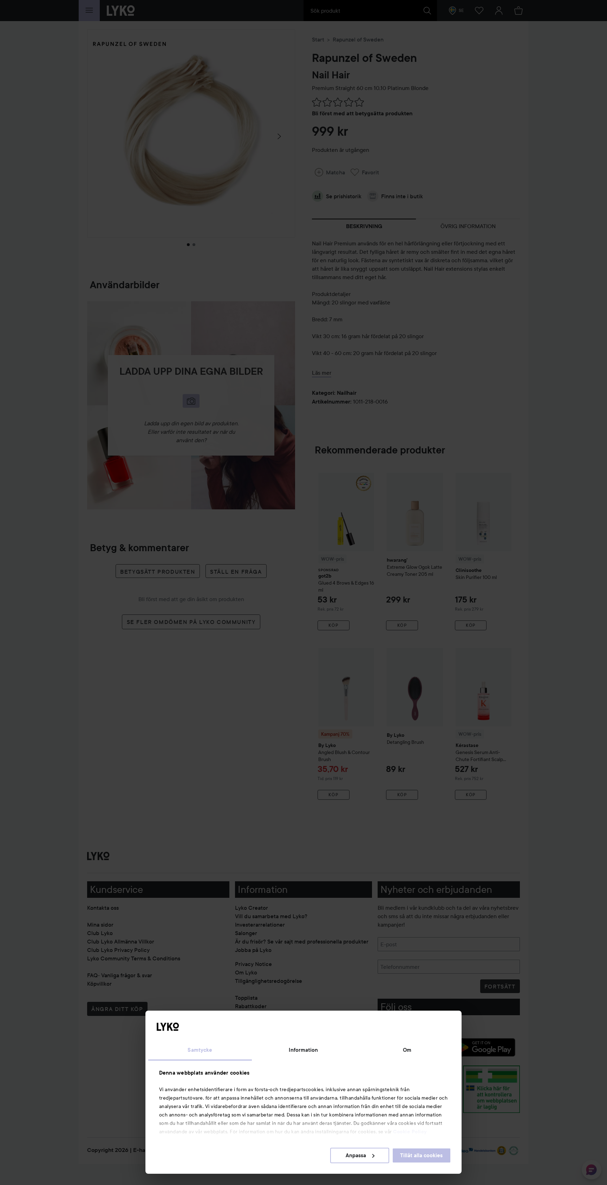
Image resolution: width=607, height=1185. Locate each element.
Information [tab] (303, 1050)
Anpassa (356, 1155)
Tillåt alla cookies (421, 1155)
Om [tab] (407, 1050)
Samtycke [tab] (200, 1050)
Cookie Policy (410, 1131)
